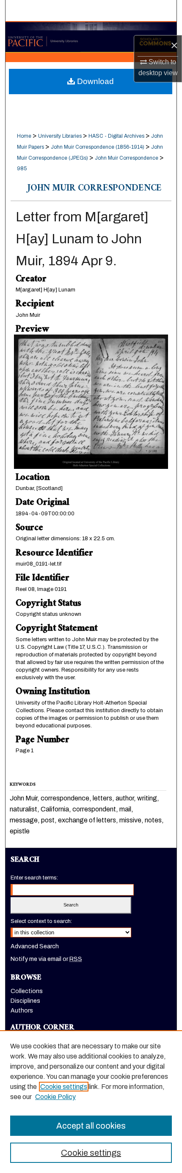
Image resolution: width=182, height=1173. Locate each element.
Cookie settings (63, 1086)
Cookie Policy (55, 1096)
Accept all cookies (91, 1125)
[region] (91, 1101)
